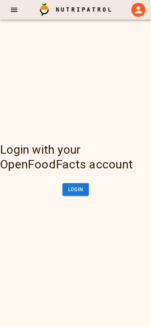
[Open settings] (138, 10)
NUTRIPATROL (84, 9)
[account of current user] (14, 9)
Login (75, 189)
